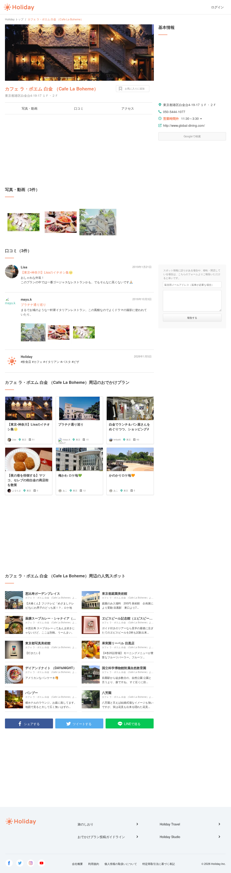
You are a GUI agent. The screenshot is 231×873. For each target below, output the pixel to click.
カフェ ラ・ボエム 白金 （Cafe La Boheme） (51, 88)
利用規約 (93, 864)
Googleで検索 (192, 136)
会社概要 (77, 864)
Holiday (19, 7)
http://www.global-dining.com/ (184, 125)
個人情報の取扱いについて (120, 864)
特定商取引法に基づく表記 (158, 864)
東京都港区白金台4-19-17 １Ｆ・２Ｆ (189, 104)
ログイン (217, 7)
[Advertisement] (79, 150)
